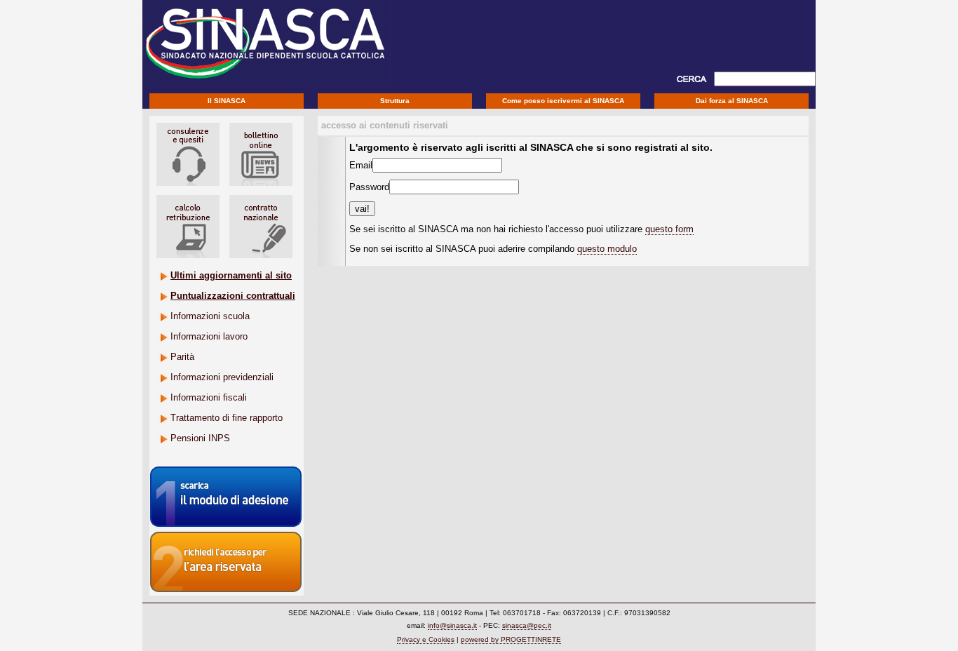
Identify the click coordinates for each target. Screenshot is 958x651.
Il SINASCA (226, 101)
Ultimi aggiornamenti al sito (231, 275)
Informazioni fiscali (208, 397)
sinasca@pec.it (526, 625)
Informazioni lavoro (209, 336)
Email (360, 165)
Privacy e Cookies (425, 639)
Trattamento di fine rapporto (226, 417)
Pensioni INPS (200, 438)
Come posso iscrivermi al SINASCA (563, 101)
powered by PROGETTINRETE (511, 639)
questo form (669, 229)
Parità (182, 356)
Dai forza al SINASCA (732, 101)
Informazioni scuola (210, 316)
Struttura (395, 101)
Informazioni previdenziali (222, 377)
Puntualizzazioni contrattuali (232, 295)
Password (369, 187)
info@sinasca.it (452, 625)
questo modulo (607, 248)
